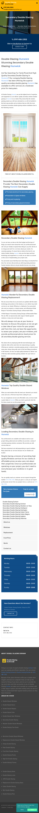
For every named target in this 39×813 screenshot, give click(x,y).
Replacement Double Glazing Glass (13, 783)
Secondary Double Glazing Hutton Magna (16, 514)
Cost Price (7, 538)
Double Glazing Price (9, 794)
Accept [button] (32, 809)
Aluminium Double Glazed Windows (13, 736)
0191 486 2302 (8, 7)
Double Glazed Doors (9, 705)
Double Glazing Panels (9, 755)
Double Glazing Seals (9, 771)
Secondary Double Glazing (10, 720)
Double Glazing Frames (9, 762)
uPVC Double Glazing (9, 779)
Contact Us (29, 494)
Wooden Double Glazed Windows (12, 723)
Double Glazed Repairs (9, 708)
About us (7, 522)
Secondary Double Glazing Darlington (15, 510)
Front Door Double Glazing (10, 751)
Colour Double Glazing (9, 786)
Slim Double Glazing (8, 790)
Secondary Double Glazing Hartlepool (15, 508)
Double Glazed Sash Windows (11, 716)
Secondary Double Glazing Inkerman (14, 518)
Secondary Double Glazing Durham (14, 504)
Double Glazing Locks (9, 775)
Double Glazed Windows (10, 701)
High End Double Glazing (10, 759)
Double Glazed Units (9, 712)
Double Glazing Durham (10, 502)
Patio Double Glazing (9, 747)
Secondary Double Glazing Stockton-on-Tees (17, 506)
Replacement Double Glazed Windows (14, 740)
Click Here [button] (27, 806)
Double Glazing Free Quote (11, 727)
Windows (7, 527)
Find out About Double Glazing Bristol (19, 174)
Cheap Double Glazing (9, 744)
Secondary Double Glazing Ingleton (14, 516)
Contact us (7, 548)
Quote (6, 543)
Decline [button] (22, 809)
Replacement (8, 532)
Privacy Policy (10, 807)
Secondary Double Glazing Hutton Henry (16, 512)
